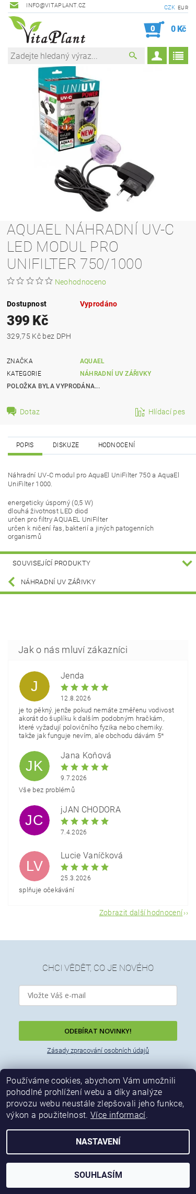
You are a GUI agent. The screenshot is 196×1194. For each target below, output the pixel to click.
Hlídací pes (167, 412)
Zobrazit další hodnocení (141, 912)
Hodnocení (116, 445)
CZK (170, 7)
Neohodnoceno (81, 282)
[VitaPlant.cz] (46, 29)
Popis (25, 445)
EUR (183, 7)
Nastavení (98, 1142)
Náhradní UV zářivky (116, 373)
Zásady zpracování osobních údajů (98, 1050)
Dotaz (30, 412)
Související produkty (51, 563)
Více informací (117, 1115)
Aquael (92, 361)
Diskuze (66, 445)
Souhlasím (98, 1175)
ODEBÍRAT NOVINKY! (98, 1031)
